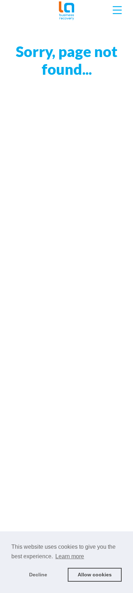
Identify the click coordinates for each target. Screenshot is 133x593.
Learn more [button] (69, 556)
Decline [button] (38, 574)
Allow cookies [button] (95, 574)
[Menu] (117, 10)
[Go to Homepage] (66, 10)
